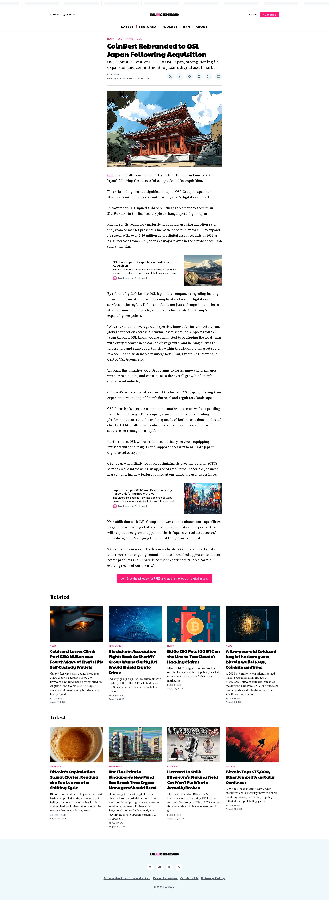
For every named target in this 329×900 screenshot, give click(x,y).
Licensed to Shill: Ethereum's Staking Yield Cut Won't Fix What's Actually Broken (192, 779)
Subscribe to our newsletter (127, 878)
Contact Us (189, 878)
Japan (129, 38)
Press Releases (165, 878)
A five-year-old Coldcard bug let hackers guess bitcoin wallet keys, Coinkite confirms (251, 659)
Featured (147, 26)
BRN (186, 26)
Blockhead (114, 74)
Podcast (170, 26)
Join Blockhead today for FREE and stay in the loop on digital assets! (164, 578)
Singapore (115, 766)
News (110, 38)
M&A (139, 38)
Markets (55, 766)
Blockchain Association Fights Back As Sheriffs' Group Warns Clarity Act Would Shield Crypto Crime (133, 661)
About (202, 26)
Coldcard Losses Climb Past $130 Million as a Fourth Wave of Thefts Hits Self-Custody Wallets (76, 659)
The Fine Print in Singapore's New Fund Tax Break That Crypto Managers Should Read (133, 779)
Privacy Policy (213, 878)
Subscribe (269, 14)
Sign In (253, 14)
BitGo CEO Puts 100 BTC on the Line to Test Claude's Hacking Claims (193, 656)
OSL (119, 38)
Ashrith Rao (58, 815)
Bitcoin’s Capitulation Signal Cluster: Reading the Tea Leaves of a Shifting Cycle (74, 779)
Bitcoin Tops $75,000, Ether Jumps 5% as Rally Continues (250, 777)
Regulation (116, 646)
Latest (127, 26)
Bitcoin (230, 766)
